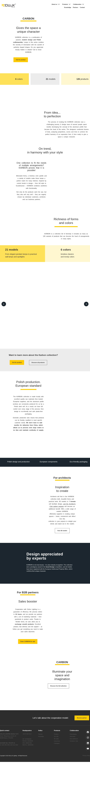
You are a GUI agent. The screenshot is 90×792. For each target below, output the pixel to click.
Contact (82, 7)
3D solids (56, 750)
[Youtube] (88, 760)
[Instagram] (88, 749)
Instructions (57, 753)
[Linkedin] (88, 755)
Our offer (56, 748)
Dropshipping (74, 746)
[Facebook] (88, 744)
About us (52, 4)
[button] (4, 306)
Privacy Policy (86, 767)
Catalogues (57, 755)
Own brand (73, 748)
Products (64, 4)
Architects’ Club (74, 753)
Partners (74, 7)
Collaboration (76, 4)
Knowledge (66, 7)
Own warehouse (74, 750)
